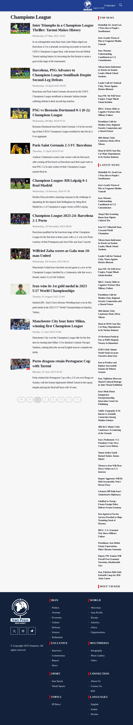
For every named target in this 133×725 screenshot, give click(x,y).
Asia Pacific (97, 612)
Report (55, 660)
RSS (93, 691)
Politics (55, 607)
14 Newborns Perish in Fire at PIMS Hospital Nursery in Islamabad (108, 339)
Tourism (56, 612)
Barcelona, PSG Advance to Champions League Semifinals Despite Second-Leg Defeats (61, 75)
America (95, 622)
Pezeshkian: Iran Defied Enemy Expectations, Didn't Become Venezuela (109, 546)
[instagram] (23, 631)
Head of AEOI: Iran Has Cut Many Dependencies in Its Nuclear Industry (109, 154)
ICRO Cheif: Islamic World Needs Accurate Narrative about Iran (108, 352)
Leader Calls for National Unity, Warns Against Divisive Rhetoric (109, 86)
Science (56, 632)
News (55, 665)
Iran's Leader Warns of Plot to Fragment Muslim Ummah (109, 41)
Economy (57, 617)
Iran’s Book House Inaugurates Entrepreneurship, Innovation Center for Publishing (108, 397)
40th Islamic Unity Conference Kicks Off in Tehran (109, 141)
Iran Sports (57, 681)
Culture (55, 622)
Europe (94, 617)
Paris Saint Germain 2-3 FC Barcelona (62, 145)
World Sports (58, 686)
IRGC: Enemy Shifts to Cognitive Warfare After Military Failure (109, 112)
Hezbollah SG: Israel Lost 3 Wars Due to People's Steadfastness (109, 28)
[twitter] (14, 631)
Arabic (94, 709)
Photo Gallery (98, 655)
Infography (96, 650)
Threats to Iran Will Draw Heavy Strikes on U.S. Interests (110, 468)
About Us (96, 681)
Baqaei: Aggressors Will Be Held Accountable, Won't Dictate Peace (110, 481)
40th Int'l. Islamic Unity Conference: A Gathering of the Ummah (109, 430)
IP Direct (56, 704)
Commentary (58, 655)
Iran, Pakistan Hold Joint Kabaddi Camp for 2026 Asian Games (109, 575)
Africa (94, 627)
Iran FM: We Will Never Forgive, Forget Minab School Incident (109, 99)
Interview (56, 650)
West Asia (96, 607)
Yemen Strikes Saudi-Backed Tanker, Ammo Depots (108, 456)
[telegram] (32, 631)
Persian (94, 714)
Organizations (98, 632)
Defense (56, 627)
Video (94, 660)
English (94, 704)
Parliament (57, 637)
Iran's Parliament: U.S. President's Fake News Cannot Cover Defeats (108, 443)
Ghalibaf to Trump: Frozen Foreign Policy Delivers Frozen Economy (109, 504)
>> (77, 399)
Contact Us (96, 686)
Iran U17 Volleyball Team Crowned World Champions (109, 230)
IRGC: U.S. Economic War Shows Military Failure (108, 533)
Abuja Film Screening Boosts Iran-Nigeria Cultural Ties (108, 217)
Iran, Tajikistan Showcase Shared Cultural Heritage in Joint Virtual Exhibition (110, 381)
